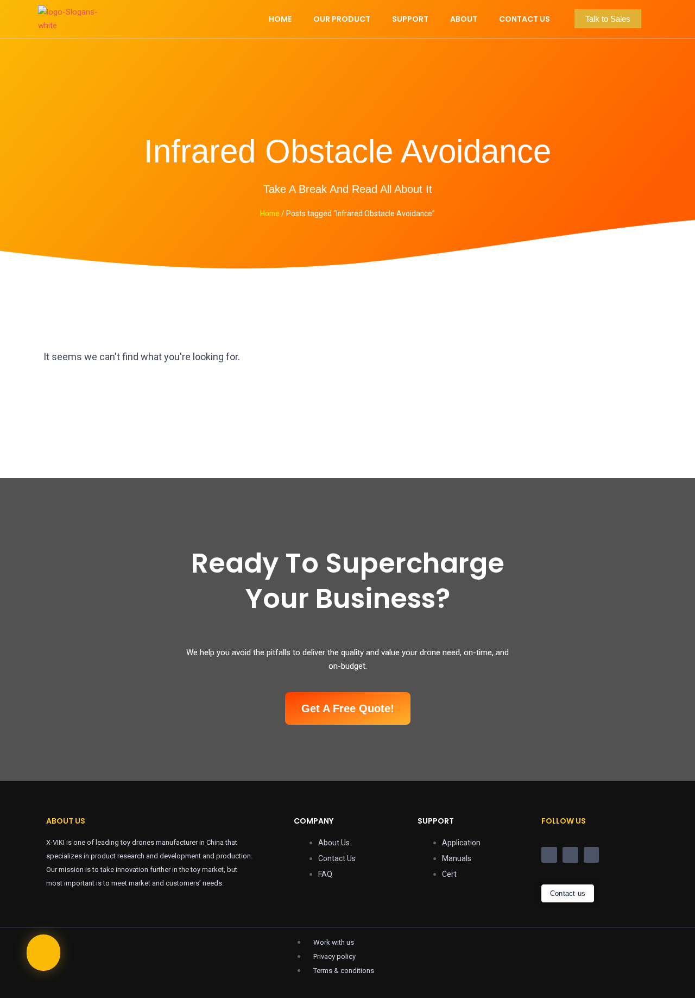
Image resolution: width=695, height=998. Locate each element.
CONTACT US (524, 19)
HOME (280, 19)
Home (270, 213)
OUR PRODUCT (341, 19)
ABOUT (463, 19)
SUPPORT (410, 19)
